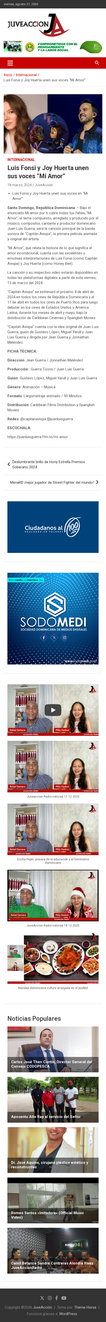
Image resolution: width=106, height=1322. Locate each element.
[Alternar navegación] (10, 63)
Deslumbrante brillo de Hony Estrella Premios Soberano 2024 (48, 464)
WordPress (68, 1314)
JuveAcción (44, 185)
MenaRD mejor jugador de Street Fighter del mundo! (52, 482)
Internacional (21, 160)
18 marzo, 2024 (19, 185)
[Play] (53, 710)
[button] (53, 772)
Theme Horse (85, 1307)
